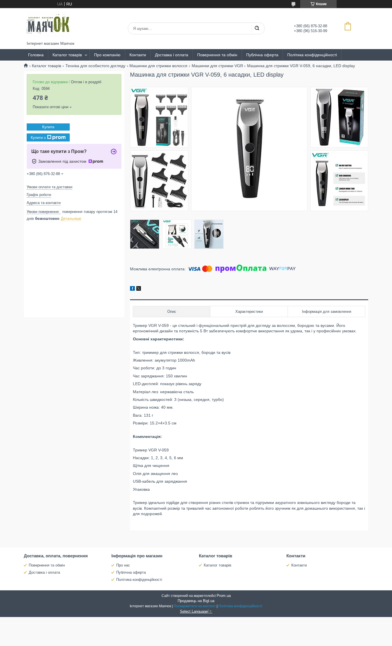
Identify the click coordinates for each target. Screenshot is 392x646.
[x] (138, 289)
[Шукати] (257, 28)
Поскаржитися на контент (195, 606)
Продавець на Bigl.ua (196, 601)
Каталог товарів (67, 55)
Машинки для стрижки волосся (158, 65)
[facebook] (132, 289)
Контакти (137, 55)
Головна (36, 55)
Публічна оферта (262, 55)
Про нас (123, 565)
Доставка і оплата (171, 55)
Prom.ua (224, 595)
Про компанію (107, 55)
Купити (48, 127)
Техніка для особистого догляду (95, 65)
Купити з (38, 137)
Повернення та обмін (217, 55)
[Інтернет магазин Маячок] (48, 24)
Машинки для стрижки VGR (217, 65)
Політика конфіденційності (312, 55)
